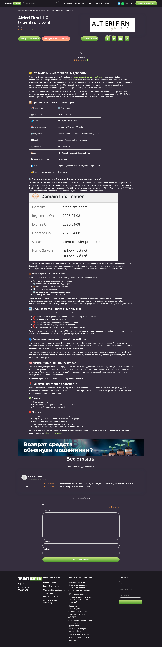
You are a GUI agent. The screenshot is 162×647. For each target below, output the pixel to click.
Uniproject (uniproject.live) (54, 590)
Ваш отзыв (46, 511)
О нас (89, 3)
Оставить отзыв (90, 38)
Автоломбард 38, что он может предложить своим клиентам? (79, 637)
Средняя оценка (23, 27)
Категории (79, 3)
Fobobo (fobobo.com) (52, 582)
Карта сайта (23, 583)
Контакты (98, 3)
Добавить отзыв (48, 504)
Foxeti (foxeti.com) (51, 586)
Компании (68, 3)
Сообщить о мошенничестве (56, 39)
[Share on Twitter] (115, 39)
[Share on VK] (128, 39)
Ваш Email (46, 549)
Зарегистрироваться (146, 3)
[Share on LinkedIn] (121, 39)
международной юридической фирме (88, 77)
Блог (107, 3)
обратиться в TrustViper (55, 433)
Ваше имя (46, 542)
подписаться (130, 602)
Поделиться (109, 35)
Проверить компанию (29, 39)
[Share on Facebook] (108, 39)
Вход (131, 3)
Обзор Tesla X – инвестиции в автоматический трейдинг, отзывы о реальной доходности (79, 611)
